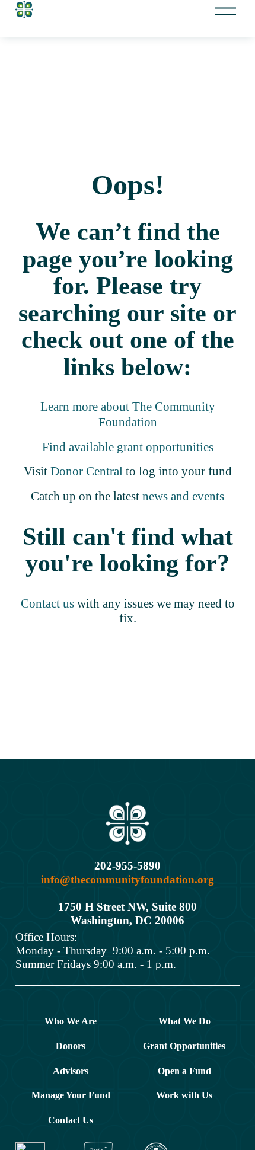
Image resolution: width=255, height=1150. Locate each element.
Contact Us (70, 1120)
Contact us (49, 603)
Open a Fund (184, 1071)
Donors (70, 1046)
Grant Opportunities (184, 1046)
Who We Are (70, 1021)
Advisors (70, 1071)
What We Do (184, 1021)
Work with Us (184, 1095)
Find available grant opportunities (127, 447)
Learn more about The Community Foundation (127, 414)
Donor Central (86, 471)
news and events (183, 496)
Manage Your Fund (70, 1095)
